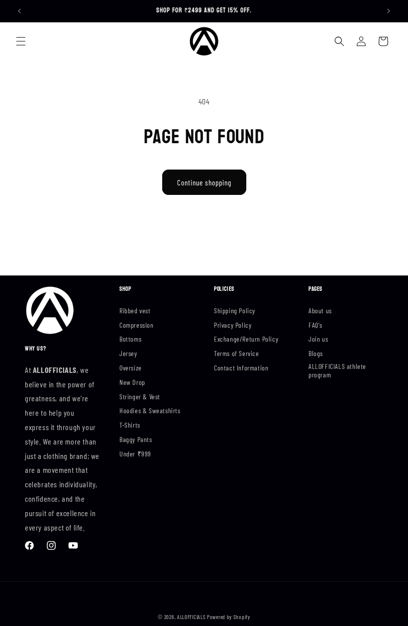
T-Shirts (129, 425)
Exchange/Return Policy (246, 339)
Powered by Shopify (228, 617)
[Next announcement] (389, 11)
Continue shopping (204, 182)
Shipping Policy (234, 310)
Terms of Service (236, 353)
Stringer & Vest (139, 396)
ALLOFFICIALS (191, 617)
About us (320, 310)
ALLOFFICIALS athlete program (337, 370)
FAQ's (315, 325)
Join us (318, 339)
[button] (21, 41)
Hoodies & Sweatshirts (150, 410)
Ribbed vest (135, 310)
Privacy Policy (232, 325)
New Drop (132, 382)
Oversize (130, 367)
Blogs (315, 353)
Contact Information (241, 367)
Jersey (128, 353)
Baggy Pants (135, 439)
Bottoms (130, 339)
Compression (136, 325)
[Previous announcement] (19, 11)
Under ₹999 (135, 453)
